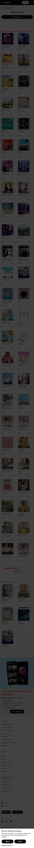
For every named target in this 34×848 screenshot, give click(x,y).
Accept (20, 841)
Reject (7, 841)
